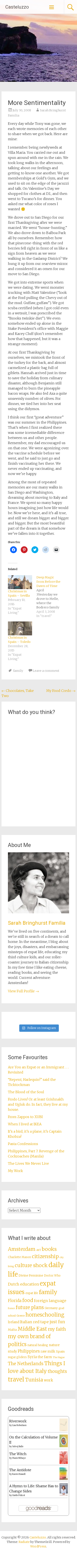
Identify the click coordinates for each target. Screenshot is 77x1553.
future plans (30, 1307)
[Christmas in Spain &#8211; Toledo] (20, 628)
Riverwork (18, 1421)
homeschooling (44, 1315)
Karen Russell (18, 1474)
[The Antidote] (63, 1479)
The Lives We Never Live (28, 1163)
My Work (15, 1171)
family (18, 671)
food (27, 1300)
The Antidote (20, 1470)
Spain (60, 1351)
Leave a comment (46, 671)
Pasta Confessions (23, 1144)
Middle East (32, 1329)
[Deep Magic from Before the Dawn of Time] (50, 596)
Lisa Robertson (19, 1425)
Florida (14, 1300)
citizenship (45, 1256)
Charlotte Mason (19, 1257)
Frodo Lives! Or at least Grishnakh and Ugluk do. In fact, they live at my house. (38, 1104)
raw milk (48, 1351)
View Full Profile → (23, 991)
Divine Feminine (31, 1275)
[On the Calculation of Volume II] (63, 1446)
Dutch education (23, 1284)
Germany (51, 1308)
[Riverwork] (63, 1430)
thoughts (57, 1371)
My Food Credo (61, 690)
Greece (20, 1315)
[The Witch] (63, 1462)
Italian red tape (34, 1321)
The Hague (59, 1357)
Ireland (13, 1322)
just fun (57, 1321)
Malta (12, 1330)
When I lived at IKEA (24, 1124)
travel (16, 1379)
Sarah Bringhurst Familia (36, 923)
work (48, 1380)
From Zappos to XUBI (25, 1117)
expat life (31, 1293)
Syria (32, 1356)
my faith (57, 1329)
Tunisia (34, 1380)
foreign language (50, 1300)
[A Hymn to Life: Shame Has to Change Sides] (63, 1495)
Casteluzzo (17, 7)
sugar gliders (17, 1357)
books (49, 1249)
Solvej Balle (17, 1446)
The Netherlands (25, 1363)
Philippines (29, 1351)
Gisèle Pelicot (18, 1495)
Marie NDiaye (19, 1458)
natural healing (37, 1345)
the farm (45, 1357)
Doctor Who (52, 1275)
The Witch (18, 1454)
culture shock (31, 1265)
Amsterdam (22, 1249)
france (11, 1308)
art (38, 1250)
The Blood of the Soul (26, 1092)
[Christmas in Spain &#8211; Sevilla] (20, 582)
